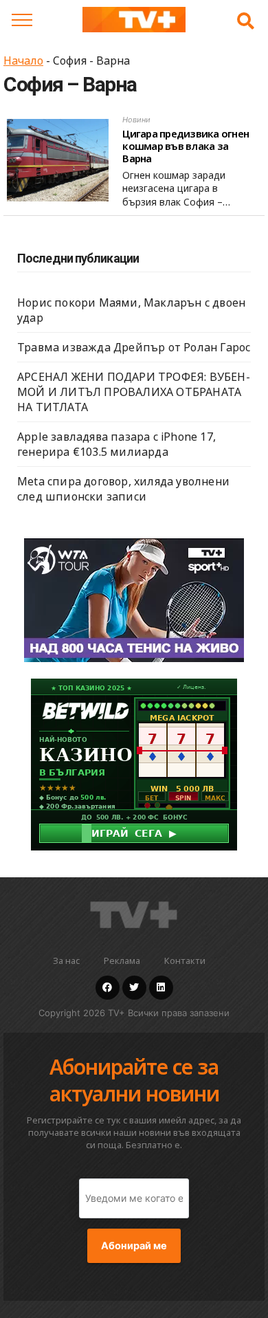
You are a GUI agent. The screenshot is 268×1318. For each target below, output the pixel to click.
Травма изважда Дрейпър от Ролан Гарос (133, 347)
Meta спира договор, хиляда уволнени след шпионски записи (123, 489)
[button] (246, 21)
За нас (66, 960)
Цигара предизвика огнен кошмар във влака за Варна (185, 146)
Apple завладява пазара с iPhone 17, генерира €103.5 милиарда (116, 444)
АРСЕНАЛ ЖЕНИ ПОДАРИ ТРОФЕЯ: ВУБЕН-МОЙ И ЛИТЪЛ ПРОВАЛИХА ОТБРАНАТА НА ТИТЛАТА (133, 392)
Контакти (184, 960)
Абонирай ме (134, 1246)
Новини (136, 120)
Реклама (122, 960)
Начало (23, 60)
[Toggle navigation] (22, 20)
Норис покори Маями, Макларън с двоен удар (131, 310)
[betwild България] (134, 763)
